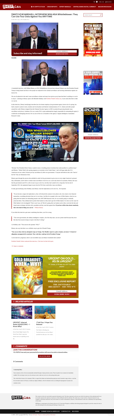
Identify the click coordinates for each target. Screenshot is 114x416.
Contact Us (65, 411)
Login (102, 1)
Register (109, 1)
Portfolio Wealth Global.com (53, 98)
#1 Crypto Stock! (38, 6)
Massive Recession (104, 6)
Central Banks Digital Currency (84, 6)
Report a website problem (44, 414)
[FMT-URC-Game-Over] (93, 94)
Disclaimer (53, 414)
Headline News (26, 19)
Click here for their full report (45, 241)
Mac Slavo (15, 19)
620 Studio (34, 414)
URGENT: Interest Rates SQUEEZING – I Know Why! (21, 324)
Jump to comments (18, 246)
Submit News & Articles (50, 411)
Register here (45, 356)
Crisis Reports (52, 6)
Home (37, 411)
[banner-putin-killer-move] (93, 56)
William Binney (39, 207)
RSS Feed (75, 411)
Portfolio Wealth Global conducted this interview (24, 241)
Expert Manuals (65, 6)
